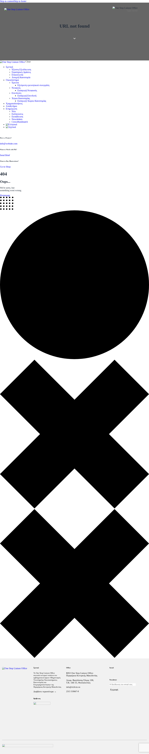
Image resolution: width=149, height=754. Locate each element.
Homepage (5, 195)
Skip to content (7, 1)
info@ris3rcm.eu (73, 687)
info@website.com (8, 143)
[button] (143, 9)
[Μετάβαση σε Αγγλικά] (77, 127)
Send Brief (5, 155)
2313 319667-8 (72, 691)
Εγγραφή (114, 690)
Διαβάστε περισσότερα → (44, 691)
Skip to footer (20, 1)
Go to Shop (5, 166)
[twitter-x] (1, 132)
